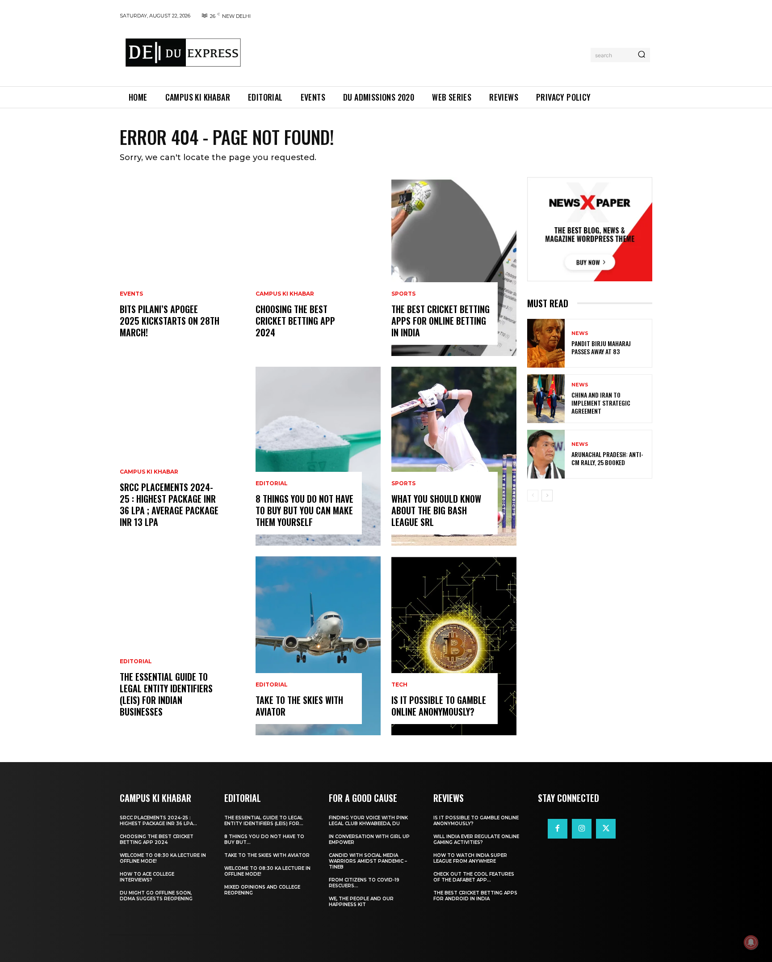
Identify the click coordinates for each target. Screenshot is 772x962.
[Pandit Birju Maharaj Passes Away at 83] (546, 343)
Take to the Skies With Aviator (299, 705)
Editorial (136, 661)
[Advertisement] (418, 53)
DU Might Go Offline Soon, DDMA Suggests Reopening (156, 896)
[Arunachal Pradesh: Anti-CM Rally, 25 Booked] (546, 454)
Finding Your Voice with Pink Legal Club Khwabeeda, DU (368, 820)
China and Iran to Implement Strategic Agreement (600, 402)
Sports (403, 294)
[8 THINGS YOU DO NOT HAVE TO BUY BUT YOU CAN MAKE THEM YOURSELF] (318, 456)
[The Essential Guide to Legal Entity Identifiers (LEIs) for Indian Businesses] (182, 645)
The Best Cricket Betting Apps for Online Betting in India (440, 320)
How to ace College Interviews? (147, 877)
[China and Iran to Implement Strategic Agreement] (546, 398)
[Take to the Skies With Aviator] (318, 645)
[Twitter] (606, 829)
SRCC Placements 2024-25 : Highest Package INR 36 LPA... (158, 820)
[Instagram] (582, 829)
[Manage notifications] (751, 942)
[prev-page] (532, 495)
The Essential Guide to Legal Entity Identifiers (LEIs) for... (263, 820)
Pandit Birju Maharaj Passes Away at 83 (601, 347)
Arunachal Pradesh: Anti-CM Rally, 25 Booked (607, 458)
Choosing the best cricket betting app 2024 (295, 320)
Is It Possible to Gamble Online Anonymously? (438, 705)
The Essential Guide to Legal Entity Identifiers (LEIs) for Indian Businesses (166, 694)
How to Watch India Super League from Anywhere (470, 858)
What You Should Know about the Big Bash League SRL (436, 510)
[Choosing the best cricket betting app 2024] (318, 266)
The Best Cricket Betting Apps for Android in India (475, 896)
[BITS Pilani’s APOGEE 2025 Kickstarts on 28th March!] (182, 266)
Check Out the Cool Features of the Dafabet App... (473, 877)
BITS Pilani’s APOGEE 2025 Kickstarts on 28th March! (169, 320)
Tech (399, 684)
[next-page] (547, 495)
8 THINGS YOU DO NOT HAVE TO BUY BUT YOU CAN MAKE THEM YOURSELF (304, 510)
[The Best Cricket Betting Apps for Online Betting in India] (453, 266)
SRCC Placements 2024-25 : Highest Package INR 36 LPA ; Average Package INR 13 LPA (169, 504)
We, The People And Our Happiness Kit (361, 901)
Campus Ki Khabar (149, 472)
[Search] (641, 55)
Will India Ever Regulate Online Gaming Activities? (476, 839)
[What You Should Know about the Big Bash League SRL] (453, 456)
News (579, 333)
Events (131, 294)
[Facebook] (557, 829)
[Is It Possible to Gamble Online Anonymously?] (453, 645)
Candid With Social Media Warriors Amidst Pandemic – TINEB (368, 861)
